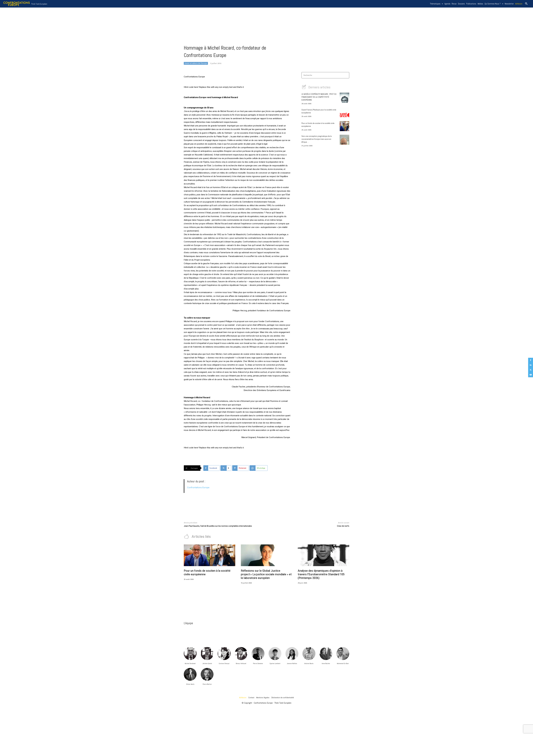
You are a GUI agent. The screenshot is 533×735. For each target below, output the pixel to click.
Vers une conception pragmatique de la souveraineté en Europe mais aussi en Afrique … (316, 139)
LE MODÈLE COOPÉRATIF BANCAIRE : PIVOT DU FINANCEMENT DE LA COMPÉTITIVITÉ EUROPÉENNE (318, 97)
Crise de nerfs (343, 526)
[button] (526, 3)
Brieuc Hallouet (241, 663)
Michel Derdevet (190, 663)
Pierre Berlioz (207, 684)
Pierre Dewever (258, 663)
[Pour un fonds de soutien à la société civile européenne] (344, 126)
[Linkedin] (530, 365)
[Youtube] (530, 374)
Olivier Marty (190, 684)
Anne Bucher (326, 663)
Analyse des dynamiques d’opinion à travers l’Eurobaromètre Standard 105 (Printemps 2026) (321, 574)
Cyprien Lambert (275, 663)
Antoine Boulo (308, 663)
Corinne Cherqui (224, 663)
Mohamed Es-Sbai (343, 663)
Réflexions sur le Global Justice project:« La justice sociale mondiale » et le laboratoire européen (266, 574)
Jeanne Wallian (292, 663)
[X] (530, 370)
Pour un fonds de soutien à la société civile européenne (207, 572)
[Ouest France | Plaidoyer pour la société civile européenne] (344, 113)
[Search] (346, 75)
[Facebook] (530, 360)
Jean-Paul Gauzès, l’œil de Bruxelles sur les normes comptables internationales (218, 526)
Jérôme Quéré (207, 663)
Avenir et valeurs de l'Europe (196, 63)
